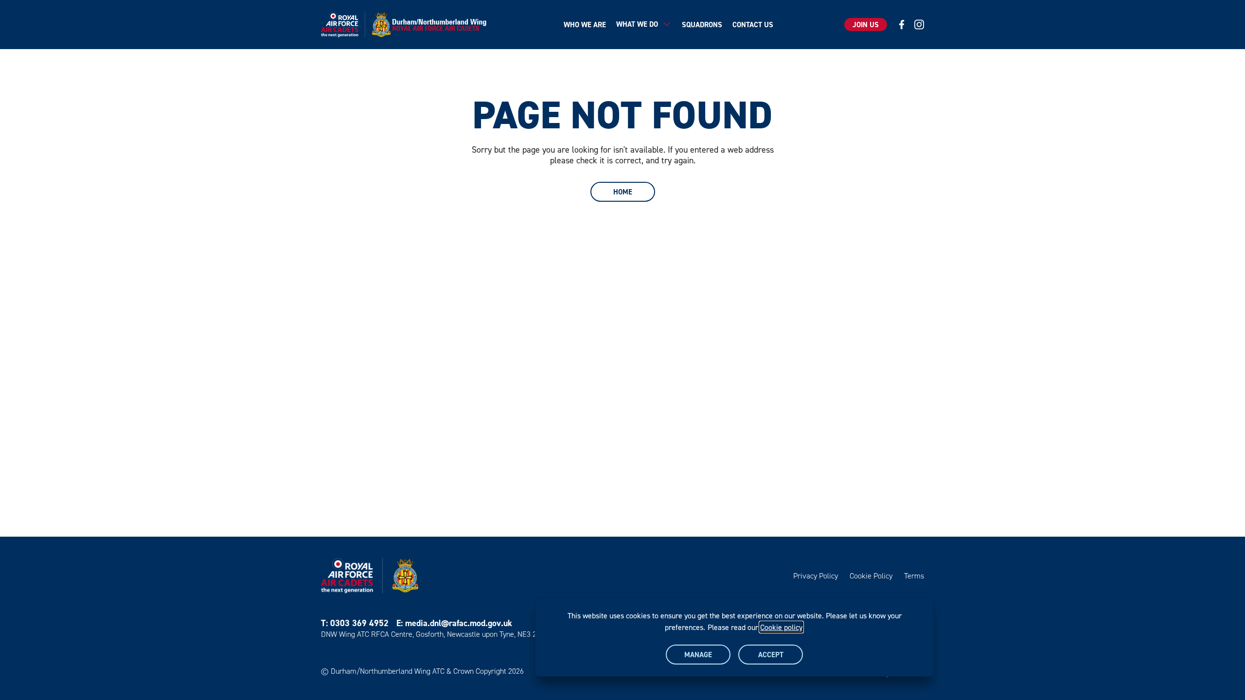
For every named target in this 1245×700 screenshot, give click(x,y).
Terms (914, 575)
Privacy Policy (815, 575)
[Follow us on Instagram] (919, 24)
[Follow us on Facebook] (902, 24)
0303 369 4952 (359, 623)
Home (622, 191)
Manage (698, 654)
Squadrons (702, 24)
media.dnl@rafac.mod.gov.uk (458, 623)
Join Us (866, 24)
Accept (770, 654)
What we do (637, 24)
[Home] (407, 24)
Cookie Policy (871, 575)
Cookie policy (781, 627)
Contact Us (752, 24)
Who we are (585, 24)
